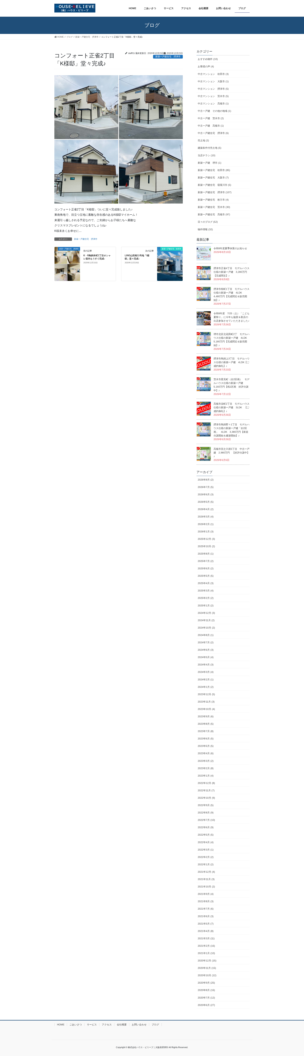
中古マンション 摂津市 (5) (213, 88)
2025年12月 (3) (206, 538)
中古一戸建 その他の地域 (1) (214, 111)
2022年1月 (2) (206, 864)
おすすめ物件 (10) (208, 59)
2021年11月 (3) (206, 879)
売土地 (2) (203, 140)
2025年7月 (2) (206, 561)
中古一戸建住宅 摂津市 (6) (213, 133)
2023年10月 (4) (206, 709)
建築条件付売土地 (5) (209, 147)
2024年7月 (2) (206, 642)
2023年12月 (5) (206, 694)
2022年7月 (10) (206, 820)
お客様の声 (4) (206, 66)
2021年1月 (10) (206, 953)
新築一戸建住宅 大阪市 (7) (213, 177)
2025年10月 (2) (206, 546)
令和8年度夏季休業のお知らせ (230, 248)
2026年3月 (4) (206, 516)
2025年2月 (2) (206, 598)
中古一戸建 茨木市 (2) (211, 118)
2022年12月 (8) (206, 783)
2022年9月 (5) (206, 805)
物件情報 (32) (205, 229)
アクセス (107, 1024)
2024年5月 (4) (206, 657)
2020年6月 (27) (206, 1005)
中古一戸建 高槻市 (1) (211, 125)
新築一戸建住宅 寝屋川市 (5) (214, 184)
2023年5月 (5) (206, 746)
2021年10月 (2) (206, 886)
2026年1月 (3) (206, 531)
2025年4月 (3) (206, 583)
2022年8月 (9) (206, 812)
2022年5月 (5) (206, 834)
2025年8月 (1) (206, 553)
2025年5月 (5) (206, 575)
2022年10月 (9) (206, 797)
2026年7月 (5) (206, 487)
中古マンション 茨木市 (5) (213, 96)
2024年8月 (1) (206, 635)
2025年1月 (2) (206, 605)
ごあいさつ (75, 1024)
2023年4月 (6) (206, 753)
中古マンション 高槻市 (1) (213, 103)
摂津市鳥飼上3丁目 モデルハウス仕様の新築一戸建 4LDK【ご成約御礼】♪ (231, 362)
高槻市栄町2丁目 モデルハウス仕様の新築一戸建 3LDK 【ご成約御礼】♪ (231, 407)
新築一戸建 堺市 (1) (209, 162)
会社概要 (122, 1024)
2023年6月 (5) (206, 738)
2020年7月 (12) (206, 997)
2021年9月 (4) (206, 894)
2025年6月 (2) (206, 568)
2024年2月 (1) (206, 679)
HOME (60, 1024)
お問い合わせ (139, 1024)
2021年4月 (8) (206, 931)
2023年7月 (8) (206, 731)
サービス (92, 1024)
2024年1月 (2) (206, 686)
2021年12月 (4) (206, 871)
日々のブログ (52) (208, 221)
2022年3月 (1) (206, 849)
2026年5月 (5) (206, 501)
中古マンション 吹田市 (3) (213, 74)
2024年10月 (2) (206, 627)
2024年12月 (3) (206, 612)
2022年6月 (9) (206, 827)
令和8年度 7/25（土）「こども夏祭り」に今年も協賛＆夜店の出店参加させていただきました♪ (231, 317)
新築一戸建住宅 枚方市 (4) (213, 199)
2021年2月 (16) (206, 945)
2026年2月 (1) (206, 524)
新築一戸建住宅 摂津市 (85, 239)
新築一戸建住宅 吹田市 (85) (214, 170)
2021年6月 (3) (206, 916)
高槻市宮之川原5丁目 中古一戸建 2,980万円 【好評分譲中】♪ (231, 452)
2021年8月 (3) (206, 901)
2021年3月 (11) (206, 938)
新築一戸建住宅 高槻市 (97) (214, 214)
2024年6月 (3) (206, 649)
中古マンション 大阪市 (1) (213, 81)
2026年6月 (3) (206, 494)
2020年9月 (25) (206, 982)
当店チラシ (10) (206, 155)
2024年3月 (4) (206, 672)
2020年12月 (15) (207, 960)
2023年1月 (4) (206, 775)
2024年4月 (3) (206, 664)
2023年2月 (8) (206, 768)
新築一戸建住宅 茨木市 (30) (214, 207)
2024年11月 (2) (206, 620)
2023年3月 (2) (206, 760)
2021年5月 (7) (206, 923)
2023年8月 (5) (206, 723)
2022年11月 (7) (206, 790)
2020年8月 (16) (206, 990)
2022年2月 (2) (206, 857)
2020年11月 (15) (207, 968)
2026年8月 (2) (206, 479)
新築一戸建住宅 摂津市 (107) (215, 192)
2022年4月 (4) (206, 842)
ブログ (155, 1024)
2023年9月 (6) (206, 716)
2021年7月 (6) (206, 908)
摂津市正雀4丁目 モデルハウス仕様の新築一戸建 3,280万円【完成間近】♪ (231, 272)
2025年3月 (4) (206, 590)
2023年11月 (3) (206, 701)
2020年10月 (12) (207, 975)
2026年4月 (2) (206, 509)
